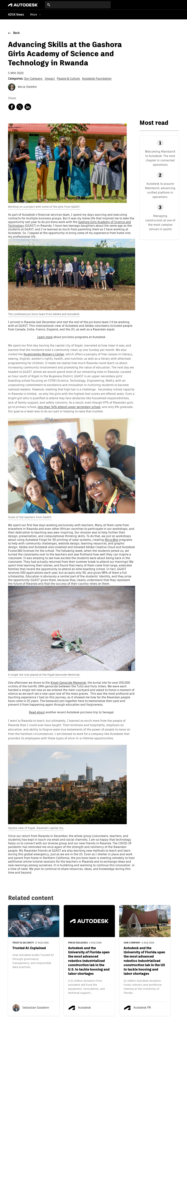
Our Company (33, 78)
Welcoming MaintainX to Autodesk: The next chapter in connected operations (160, 158)
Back (16, 33)
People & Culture (69, 78)
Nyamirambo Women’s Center (44, 354)
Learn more (45, 337)
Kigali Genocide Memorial (68, 682)
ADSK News (16, 14)
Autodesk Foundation (97, 78)
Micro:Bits (111, 540)
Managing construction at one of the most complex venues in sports (160, 222)
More (33, 14)
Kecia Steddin (27, 87)
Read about (37, 712)
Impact (50, 78)
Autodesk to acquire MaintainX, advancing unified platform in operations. (160, 190)
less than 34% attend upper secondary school (69, 407)
